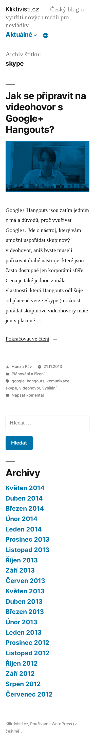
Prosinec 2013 (27, 539)
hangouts (35, 381)
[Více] (46, 35)
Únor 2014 (21, 519)
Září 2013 (20, 570)
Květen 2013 (25, 591)
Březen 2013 (25, 611)
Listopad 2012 (27, 653)
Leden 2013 (24, 632)
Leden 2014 (24, 529)
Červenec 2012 (29, 694)
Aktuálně (19, 34)
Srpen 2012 (23, 684)
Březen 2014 (25, 508)
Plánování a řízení (28, 373)
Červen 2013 (25, 580)
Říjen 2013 (22, 560)
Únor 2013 (21, 622)
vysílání (49, 388)
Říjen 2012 (22, 663)
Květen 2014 (25, 488)
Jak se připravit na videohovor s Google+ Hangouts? (46, 112)
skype (11, 388)
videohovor (29, 388)
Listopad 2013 (27, 550)
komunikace (58, 381)
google (18, 381)
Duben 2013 (24, 601)
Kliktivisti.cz (22, 9)
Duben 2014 (24, 498)
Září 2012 (20, 673)
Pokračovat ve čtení (32, 338)
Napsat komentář (28, 395)
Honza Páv (22, 366)
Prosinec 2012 (27, 642)
